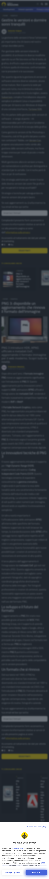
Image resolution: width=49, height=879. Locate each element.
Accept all (36, 872)
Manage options (12, 872)
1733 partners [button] (17, 848)
